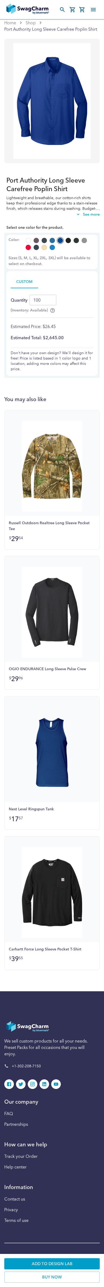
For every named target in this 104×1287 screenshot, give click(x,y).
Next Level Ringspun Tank (31, 809)
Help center (15, 1167)
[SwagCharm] (27, 9)
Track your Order (21, 1156)
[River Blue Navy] (36, 247)
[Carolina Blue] (52, 240)
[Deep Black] (68, 240)
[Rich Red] (28, 247)
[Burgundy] (36, 240)
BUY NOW (52, 1277)
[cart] (72, 9)
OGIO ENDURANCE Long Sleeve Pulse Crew (47, 668)
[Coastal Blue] (52, 247)
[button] (9, 1084)
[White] (28, 240)
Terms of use (16, 1220)
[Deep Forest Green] (76, 240)
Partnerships (16, 1124)
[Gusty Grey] (84, 240)
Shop (31, 22)
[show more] (93, 9)
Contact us (14, 1199)
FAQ (8, 1113)
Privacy (11, 1209)
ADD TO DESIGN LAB (52, 1263)
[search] (62, 9)
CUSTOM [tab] (24, 281)
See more (91, 214)
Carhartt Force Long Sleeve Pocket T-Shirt (45, 949)
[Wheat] (44, 247)
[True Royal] (60, 240)
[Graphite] (44, 240)
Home (10, 22)
